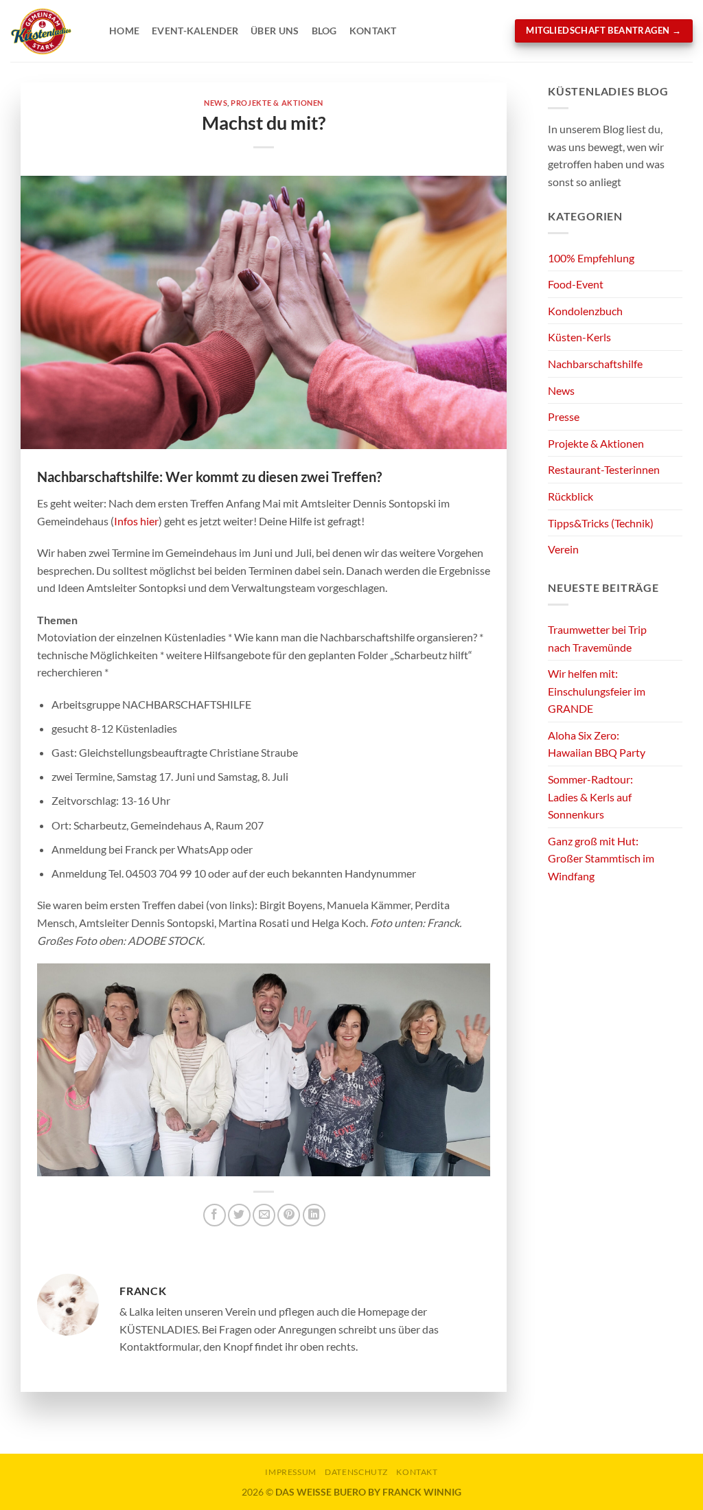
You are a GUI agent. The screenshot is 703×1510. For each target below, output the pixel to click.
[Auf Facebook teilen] (214, 1215)
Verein (563, 549)
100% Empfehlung (591, 257)
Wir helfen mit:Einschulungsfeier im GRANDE (596, 691)
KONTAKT (416, 1472)
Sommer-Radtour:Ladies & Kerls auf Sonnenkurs (590, 797)
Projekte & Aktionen (277, 102)
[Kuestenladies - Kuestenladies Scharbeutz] (49, 31)
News (215, 102)
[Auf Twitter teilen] (239, 1215)
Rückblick (570, 496)
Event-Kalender (195, 30)
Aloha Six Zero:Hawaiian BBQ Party (596, 744)
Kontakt (373, 30)
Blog (324, 30)
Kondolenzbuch (585, 310)
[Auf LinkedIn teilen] (314, 1215)
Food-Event (575, 283)
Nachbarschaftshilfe (595, 363)
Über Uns (275, 30)
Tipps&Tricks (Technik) (601, 522)
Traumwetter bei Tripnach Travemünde (597, 638)
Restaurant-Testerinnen (604, 469)
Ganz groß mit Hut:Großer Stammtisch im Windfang (601, 858)
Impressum (290, 1472)
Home (124, 30)
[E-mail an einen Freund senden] (264, 1215)
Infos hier (136, 520)
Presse (563, 416)
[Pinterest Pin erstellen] (288, 1215)
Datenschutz (356, 1472)
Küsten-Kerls (579, 336)
